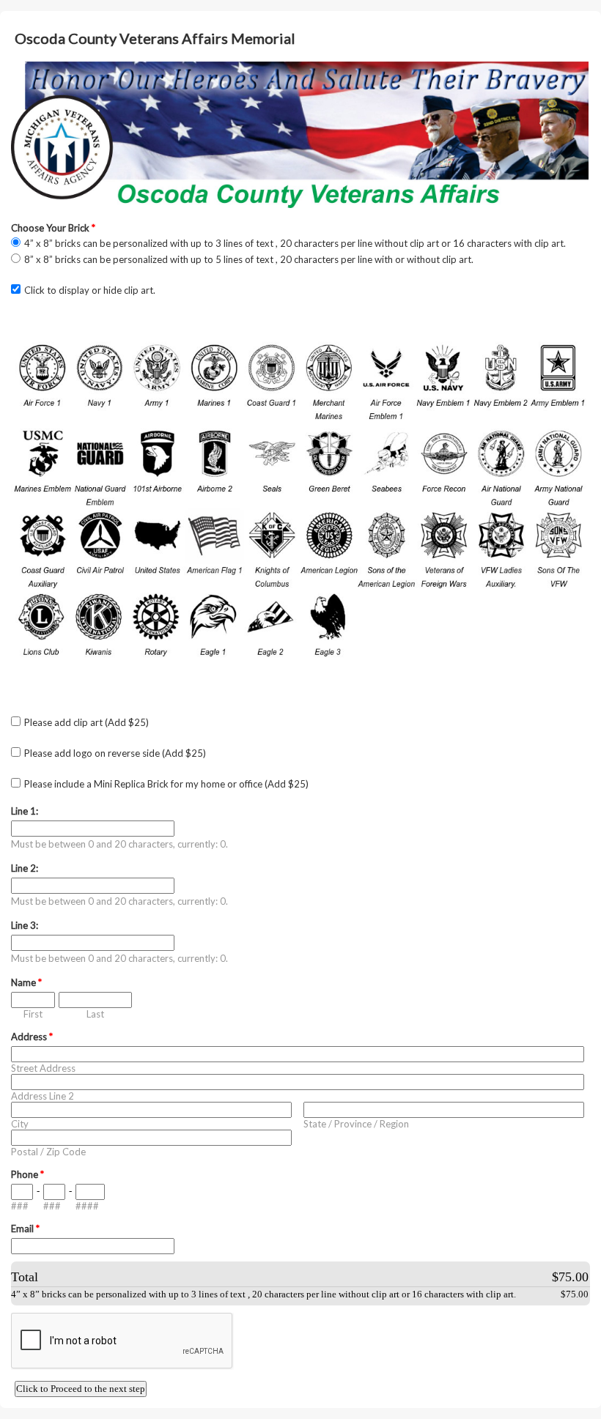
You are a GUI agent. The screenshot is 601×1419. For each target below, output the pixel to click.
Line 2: (24, 868)
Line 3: (24, 925)
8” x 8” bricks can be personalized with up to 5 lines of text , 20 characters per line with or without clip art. (248, 259)
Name (26, 982)
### (20, 1206)
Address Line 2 (42, 1096)
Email (25, 1228)
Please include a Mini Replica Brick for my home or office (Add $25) (166, 784)
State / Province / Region (356, 1124)
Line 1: (24, 811)
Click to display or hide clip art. (89, 290)
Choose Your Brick (53, 228)
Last (95, 1014)
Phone (27, 1174)
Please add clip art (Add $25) (86, 722)
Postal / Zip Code (48, 1151)
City (20, 1124)
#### (87, 1206)
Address (32, 1036)
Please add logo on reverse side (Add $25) (115, 753)
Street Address (43, 1068)
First (33, 1014)
